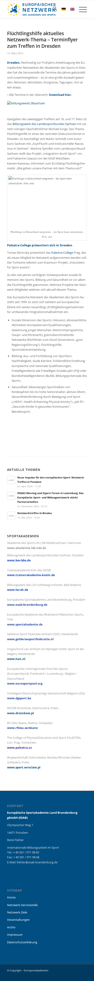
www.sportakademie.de (25, 624)
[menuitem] (52, 9)
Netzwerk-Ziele (17, 912)
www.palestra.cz (19, 747)
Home (11, 897)
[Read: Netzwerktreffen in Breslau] (11, 516)
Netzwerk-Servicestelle (22, 905)
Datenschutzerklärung (22, 942)
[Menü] (80, 9)
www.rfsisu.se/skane (22, 728)
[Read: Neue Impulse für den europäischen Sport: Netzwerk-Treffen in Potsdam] (11, 480)
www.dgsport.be (19, 698)
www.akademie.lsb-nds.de (26, 548)
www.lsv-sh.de (17, 590)
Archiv (11, 927)
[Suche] (52, 9)
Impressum (15, 935)
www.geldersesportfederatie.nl (30, 639)
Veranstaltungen (18, 920)
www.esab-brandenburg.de (27, 605)
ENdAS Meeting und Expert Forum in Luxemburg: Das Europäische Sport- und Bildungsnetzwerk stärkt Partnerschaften (50, 497)
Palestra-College (62, 252)
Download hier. (60, 95)
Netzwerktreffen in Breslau (34, 513)
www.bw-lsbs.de (19, 560)
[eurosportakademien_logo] (39, 9)
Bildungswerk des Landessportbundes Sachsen (44, 124)
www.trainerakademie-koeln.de (31, 575)
